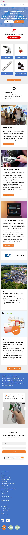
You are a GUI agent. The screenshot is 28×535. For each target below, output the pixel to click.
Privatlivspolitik (4, 485)
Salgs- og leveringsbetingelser (8, 483)
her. (6, 380)
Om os (2, 474)
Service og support (5, 475)
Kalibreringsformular (6, 477)
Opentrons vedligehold (6, 479)
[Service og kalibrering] (4, 527)
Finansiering (4, 481)
